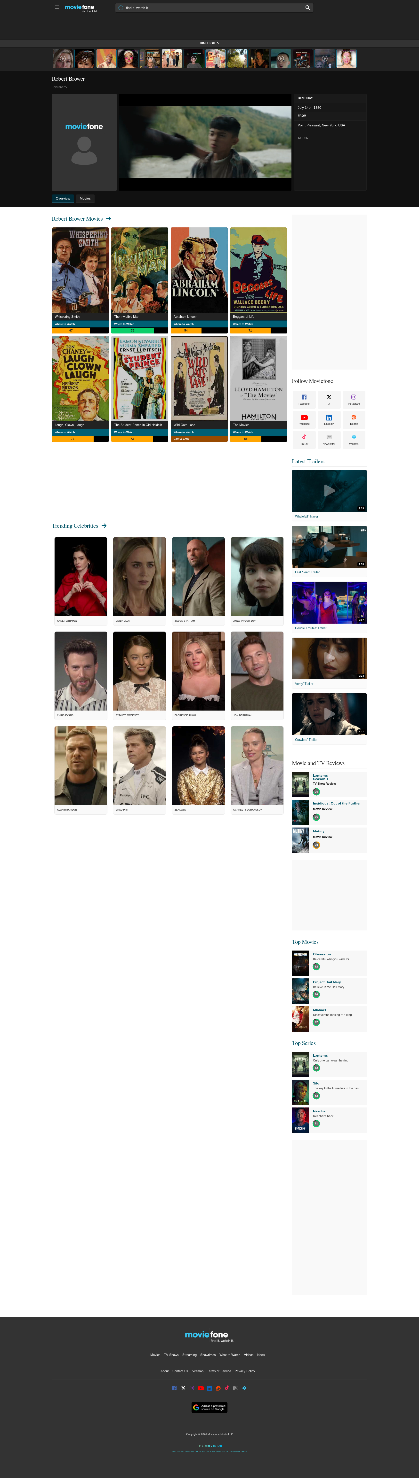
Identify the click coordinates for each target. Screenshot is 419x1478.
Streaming (189, 1355)
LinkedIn (329, 423)
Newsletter (329, 443)
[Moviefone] (83, 7)
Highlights (209, 43)
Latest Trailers (308, 461)
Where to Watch (65, 324)
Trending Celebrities (75, 525)
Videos (249, 1355)
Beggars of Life (243, 316)
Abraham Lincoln (185, 316)
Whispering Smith (67, 316)
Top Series (303, 1043)
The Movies (241, 425)
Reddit (354, 423)
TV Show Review (324, 783)
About (165, 1371)
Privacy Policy (245, 1371)
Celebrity (60, 87)
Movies (155, 1355)
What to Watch (229, 1355)
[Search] (308, 7)
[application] (205, 142)
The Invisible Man (126, 316)
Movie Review (322, 809)
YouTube (304, 423)
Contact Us (180, 1371)
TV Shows (171, 1355)
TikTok (304, 443)
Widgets (354, 443)
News (261, 1355)
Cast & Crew (181, 438)
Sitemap (197, 1371)
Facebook (304, 403)
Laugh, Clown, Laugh (69, 425)
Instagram (354, 403)
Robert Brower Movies (77, 218)
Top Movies (305, 941)
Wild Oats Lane (184, 425)
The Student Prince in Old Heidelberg (140, 425)
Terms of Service (219, 1371)
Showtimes (208, 1355)
